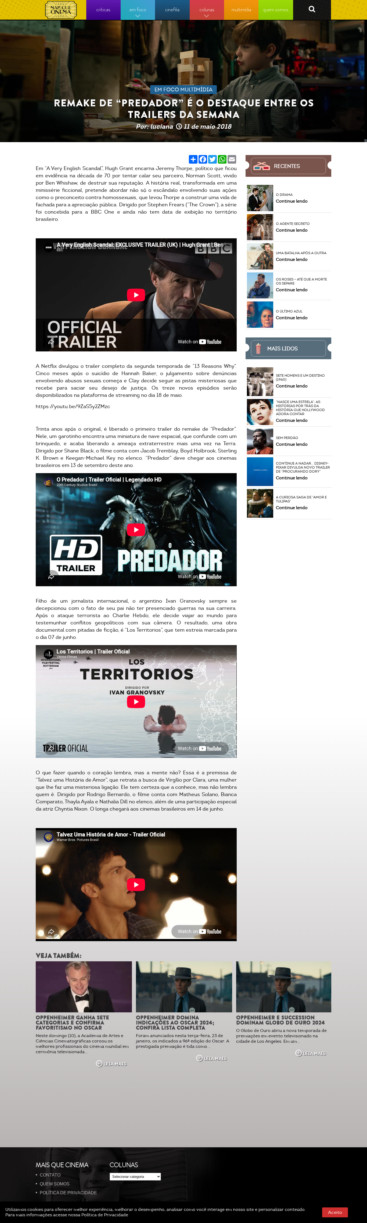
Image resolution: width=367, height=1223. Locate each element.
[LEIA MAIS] (84, 986)
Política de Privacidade (104, 1215)
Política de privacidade (68, 1192)
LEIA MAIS (115, 1064)
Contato (50, 1175)
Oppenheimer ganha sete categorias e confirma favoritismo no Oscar (72, 1022)
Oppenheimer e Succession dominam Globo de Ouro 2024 (280, 1020)
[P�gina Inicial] (61, 10)
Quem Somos (55, 1184)
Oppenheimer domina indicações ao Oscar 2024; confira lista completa (175, 1022)
